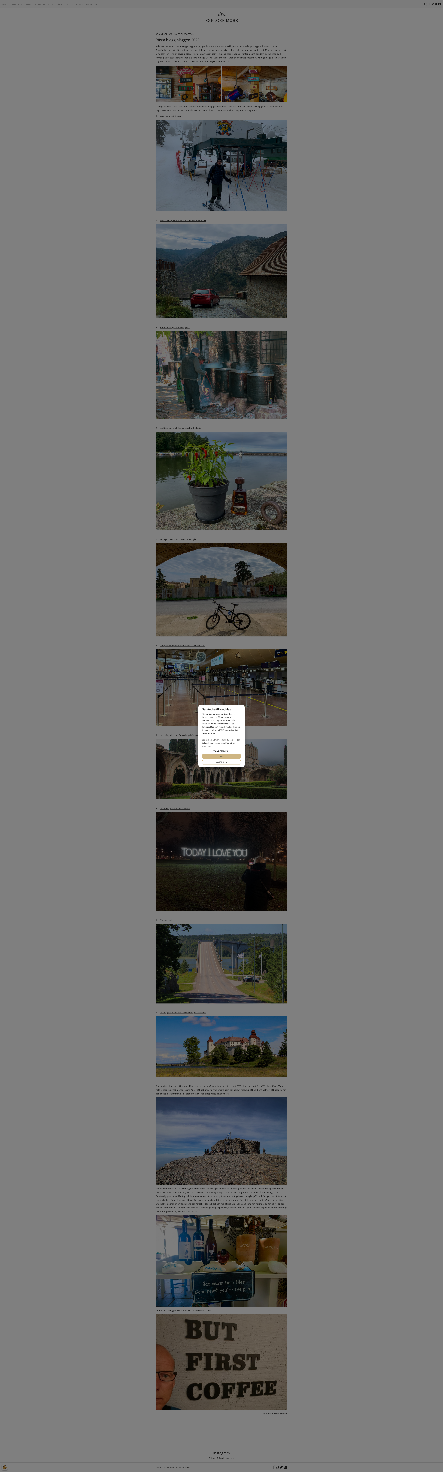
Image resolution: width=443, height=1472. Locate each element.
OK (221, 756)
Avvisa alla (221, 762)
